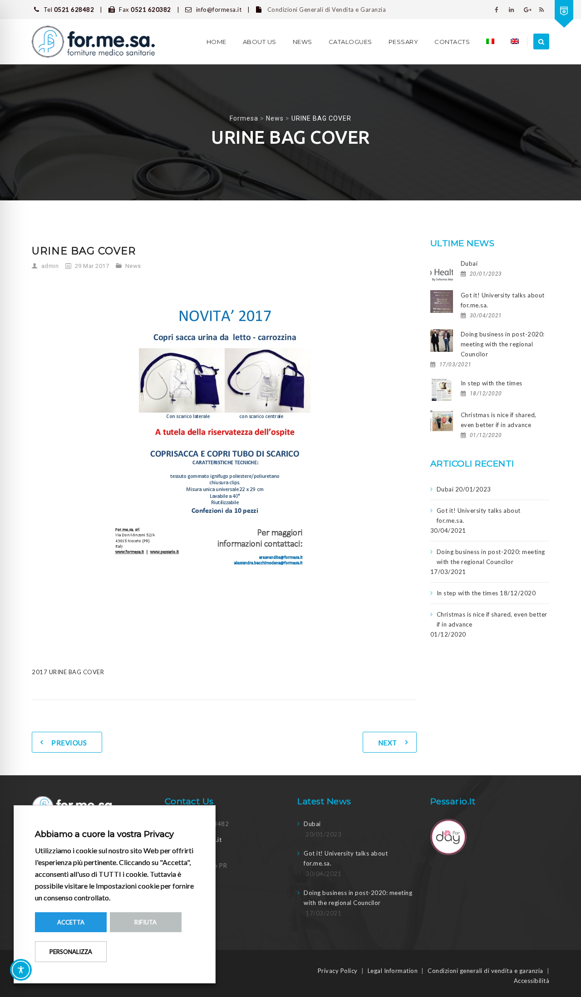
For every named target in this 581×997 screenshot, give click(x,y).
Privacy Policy (338, 970)
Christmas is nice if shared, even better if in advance (499, 419)
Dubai (469, 263)
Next (387, 743)
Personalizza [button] (70, 951)
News (302, 41)
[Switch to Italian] (490, 41)
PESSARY (404, 41)
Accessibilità (532, 980)
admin (50, 266)
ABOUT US (259, 41)
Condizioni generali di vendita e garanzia (485, 970)
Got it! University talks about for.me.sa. (503, 300)
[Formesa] (93, 41)
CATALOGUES (350, 41)
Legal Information (393, 970)
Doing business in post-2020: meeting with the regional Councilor (503, 344)
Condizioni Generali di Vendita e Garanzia (326, 9)
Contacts (452, 41)
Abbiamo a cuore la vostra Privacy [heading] (104, 834)
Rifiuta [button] (145, 922)
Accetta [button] (70, 922)
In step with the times (491, 383)
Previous (69, 743)
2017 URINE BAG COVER (68, 672)
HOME (216, 41)
